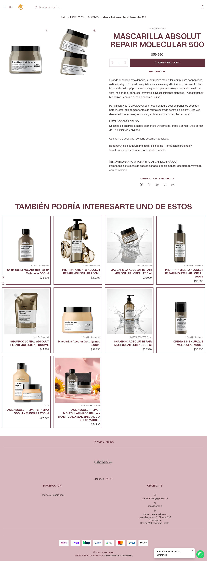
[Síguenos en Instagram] (107, 479)
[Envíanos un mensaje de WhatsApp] (200, 554)
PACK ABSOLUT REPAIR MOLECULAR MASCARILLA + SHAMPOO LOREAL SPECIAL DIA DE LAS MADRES (79, 415)
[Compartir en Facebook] (141, 185)
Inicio (63, 17)
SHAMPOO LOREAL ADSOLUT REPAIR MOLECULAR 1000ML (29, 343)
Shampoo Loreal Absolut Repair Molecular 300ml (28, 271)
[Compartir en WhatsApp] (157, 185)
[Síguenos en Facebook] (111, 479)
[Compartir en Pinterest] (165, 185)
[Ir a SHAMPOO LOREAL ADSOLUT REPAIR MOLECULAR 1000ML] (26, 311)
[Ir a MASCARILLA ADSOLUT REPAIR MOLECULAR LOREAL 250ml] (129, 240)
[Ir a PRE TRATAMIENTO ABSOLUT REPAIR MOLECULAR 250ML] (77, 240)
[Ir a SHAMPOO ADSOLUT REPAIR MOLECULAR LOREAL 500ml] (129, 311)
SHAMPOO (93, 17)
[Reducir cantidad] (112, 63)
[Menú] (4, 7)
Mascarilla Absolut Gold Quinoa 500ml (79, 343)
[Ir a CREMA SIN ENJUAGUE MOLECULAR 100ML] (180, 311)
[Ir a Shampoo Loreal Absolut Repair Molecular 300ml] (26, 240)
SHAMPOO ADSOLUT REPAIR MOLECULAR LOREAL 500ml (133, 343)
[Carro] (202, 7)
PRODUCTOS (76, 17)
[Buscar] (36, 7)
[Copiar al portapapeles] (172, 185)
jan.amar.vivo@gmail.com (155, 498)
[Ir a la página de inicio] (21, 7)
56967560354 (154, 506)
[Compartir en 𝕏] (149, 185)
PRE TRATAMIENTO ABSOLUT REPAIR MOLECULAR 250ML (81, 271)
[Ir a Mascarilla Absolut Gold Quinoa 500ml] (77, 311)
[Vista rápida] (45, 239)
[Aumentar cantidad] (125, 63)
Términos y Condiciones (52, 495)
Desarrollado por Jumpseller (118, 555)
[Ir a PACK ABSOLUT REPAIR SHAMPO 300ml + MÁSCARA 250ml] (26, 380)
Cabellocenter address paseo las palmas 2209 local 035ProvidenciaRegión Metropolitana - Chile (155, 518)
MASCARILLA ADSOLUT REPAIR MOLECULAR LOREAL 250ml (131, 271)
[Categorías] (10, 7)
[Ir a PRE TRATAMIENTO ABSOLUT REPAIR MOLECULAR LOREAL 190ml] (180, 240)
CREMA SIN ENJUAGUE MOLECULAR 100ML (188, 343)
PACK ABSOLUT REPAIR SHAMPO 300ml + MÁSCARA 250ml (27, 411)
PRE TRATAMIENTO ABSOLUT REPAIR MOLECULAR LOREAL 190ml (184, 273)
